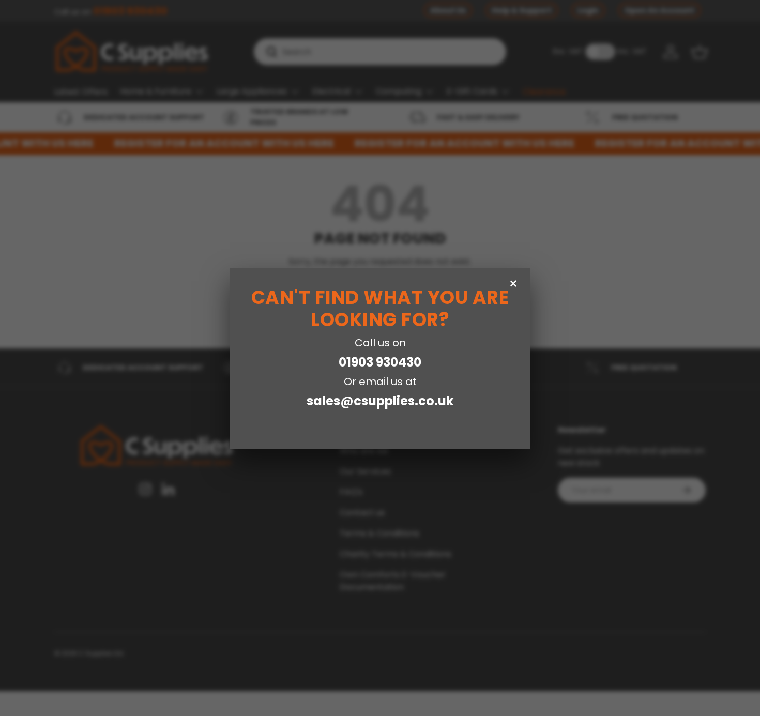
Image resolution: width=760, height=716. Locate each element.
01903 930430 (380, 362)
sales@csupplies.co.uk (380, 401)
